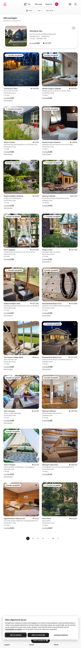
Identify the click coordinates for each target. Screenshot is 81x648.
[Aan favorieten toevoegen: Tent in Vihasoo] (36, 431)
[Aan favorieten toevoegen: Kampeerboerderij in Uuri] (74, 270)
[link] (23, 538)
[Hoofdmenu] (75, 4)
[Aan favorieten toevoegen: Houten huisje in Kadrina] (74, 109)
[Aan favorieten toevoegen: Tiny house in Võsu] (36, 55)
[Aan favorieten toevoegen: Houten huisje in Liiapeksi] (74, 55)
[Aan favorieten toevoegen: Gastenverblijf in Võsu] (36, 270)
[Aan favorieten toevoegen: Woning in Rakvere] (74, 377)
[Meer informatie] (20, 20)
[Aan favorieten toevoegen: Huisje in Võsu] (74, 216)
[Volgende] (58, 538)
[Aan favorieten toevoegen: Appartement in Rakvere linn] (36, 485)
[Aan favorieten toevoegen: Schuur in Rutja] (36, 109)
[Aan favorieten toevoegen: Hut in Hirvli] (74, 485)
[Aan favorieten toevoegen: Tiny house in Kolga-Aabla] (36, 324)
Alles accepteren (16, 635)
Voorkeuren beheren (61, 635)
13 (53, 538)
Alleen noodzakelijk (38, 635)
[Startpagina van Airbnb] (5, 4)
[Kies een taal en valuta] (70, 4)
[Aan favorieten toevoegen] (73, 28)
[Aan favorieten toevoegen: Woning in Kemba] (74, 162)
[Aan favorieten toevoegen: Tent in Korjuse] (36, 377)
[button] (34, 43)
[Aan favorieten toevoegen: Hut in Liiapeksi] (36, 216)
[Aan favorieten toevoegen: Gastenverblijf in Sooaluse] (36, 162)
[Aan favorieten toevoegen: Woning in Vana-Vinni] (74, 431)
